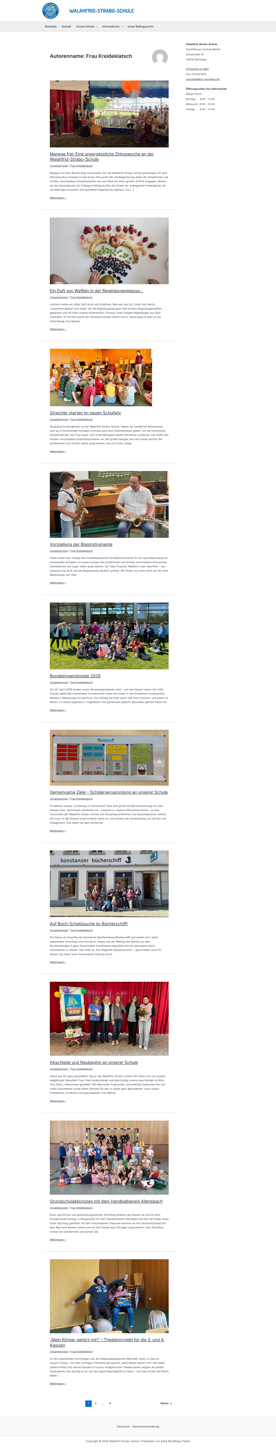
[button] (95, 26)
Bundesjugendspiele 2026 (75, 675)
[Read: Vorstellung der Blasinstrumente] (109, 504)
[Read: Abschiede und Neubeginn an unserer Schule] (109, 1018)
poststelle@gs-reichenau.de (202, 79)
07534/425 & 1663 (197, 69)
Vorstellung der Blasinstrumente (81, 544)
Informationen (111, 26)
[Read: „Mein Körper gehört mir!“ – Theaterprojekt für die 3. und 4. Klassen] (109, 1296)
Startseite (51, 26)
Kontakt (66, 26)
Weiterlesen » (58, 198)
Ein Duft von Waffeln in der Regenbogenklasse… (96, 290)
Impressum (123, 1426)
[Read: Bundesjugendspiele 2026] (109, 635)
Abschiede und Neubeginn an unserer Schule (94, 1062)
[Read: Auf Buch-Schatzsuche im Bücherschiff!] (109, 883)
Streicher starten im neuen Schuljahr (85, 412)
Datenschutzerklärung (146, 1426)
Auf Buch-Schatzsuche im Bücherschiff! (89, 923)
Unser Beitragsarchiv (140, 26)
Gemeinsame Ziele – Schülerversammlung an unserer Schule (109, 792)
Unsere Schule (85, 26)
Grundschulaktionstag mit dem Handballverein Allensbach (106, 1201)
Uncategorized (59, 165)
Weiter (166, 1403)
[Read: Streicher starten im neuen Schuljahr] (101, 377)
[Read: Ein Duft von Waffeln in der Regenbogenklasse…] (109, 250)
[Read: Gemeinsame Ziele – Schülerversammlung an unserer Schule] (109, 757)
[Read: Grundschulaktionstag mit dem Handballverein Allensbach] (109, 1157)
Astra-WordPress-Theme (175, 1441)
